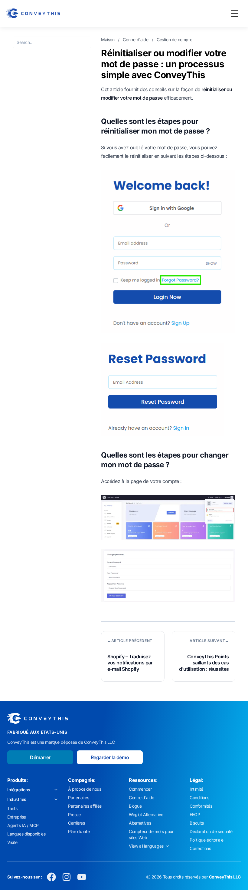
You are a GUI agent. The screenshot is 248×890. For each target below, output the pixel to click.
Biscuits (197, 822)
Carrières (76, 822)
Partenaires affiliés (85, 806)
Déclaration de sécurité (211, 831)
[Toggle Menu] (234, 13)
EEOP (195, 814)
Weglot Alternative (146, 814)
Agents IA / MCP (23, 825)
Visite (12, 842)
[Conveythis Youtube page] (81, 877)
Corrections (200, 848)
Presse (74, 814)
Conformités (201, 806)
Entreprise (16, 816)
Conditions (199, 797)
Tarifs (12, 808)
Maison (108, 39)
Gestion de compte (174, 39)
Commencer (140, 789)
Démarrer (40, 757)
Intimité (196, 789)
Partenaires (78, 797)
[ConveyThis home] (33, 13)
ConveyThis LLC (225, 876)
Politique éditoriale (207, 839)
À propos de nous (84, 789)
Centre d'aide (136, 39)
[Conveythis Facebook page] (51, 877)
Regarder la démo (110, 757)
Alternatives (140, 822)
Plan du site (79, 831)
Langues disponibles (26, 833)
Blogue (135, 806)
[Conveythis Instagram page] (66, 877)
